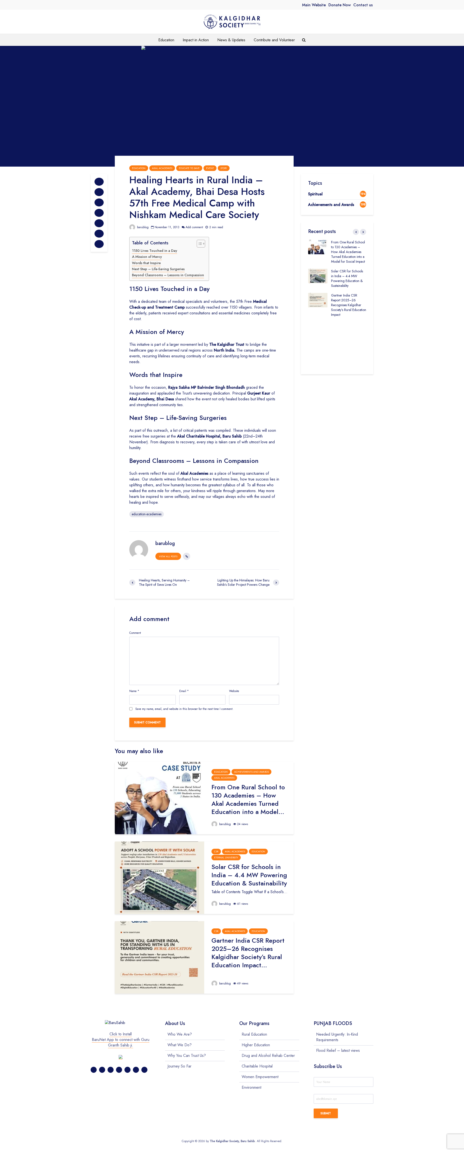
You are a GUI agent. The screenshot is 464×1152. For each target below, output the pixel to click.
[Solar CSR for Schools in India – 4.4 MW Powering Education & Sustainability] (159, 877)
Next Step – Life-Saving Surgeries (158, 269)
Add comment (194, 227)
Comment (135, 632)
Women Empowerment (260, 1077)
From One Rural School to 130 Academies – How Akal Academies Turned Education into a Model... (248, 799)
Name (134, 691)
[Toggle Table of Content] (198, 244)
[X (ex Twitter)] (102, 1070)
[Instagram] (119, 1070)
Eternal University (226, 857)
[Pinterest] (111, 1070)
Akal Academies (162, 168)
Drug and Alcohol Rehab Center (268, 1055)
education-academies (146, 514)
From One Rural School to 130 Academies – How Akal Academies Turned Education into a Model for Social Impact (348, 252)
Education (166, 40)
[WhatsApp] (144, 1070)
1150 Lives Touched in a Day (154, 250)
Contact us (363, 5)
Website (234, 691)
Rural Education (254, 1034)
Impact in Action (196, 40)
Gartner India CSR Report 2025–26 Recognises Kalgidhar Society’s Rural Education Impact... (247, 952)
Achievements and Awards (251, 772)
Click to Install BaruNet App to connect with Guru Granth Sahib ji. (120, 1039)
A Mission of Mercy (147, 256)
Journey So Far (179, 1066)
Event (210, 168)
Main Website (314, 5)
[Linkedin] (127, 1070)
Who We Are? (179, 1034)
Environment (251, 1087)
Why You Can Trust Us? (186, 1055)
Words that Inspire (146, 263)
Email (184, 691)
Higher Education (256, 1045)
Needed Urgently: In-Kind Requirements (337, 1037)
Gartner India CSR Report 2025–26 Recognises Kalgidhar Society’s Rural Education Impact (348, 305)
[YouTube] (136, 1070)
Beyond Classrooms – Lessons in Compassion (168, 275)
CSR (216, 851)
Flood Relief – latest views (338, 1050)
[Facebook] (94, 1070)
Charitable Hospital (257, 1066)
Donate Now (339, 5)
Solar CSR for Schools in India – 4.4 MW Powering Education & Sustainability (249, 875)
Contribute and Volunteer (274, 40)
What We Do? (179, 1045)
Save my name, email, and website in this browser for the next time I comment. (184, 708)
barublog (142, 227)
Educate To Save (189, 168)
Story (223, 168)
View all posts (168, 556)
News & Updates (231, 40)
